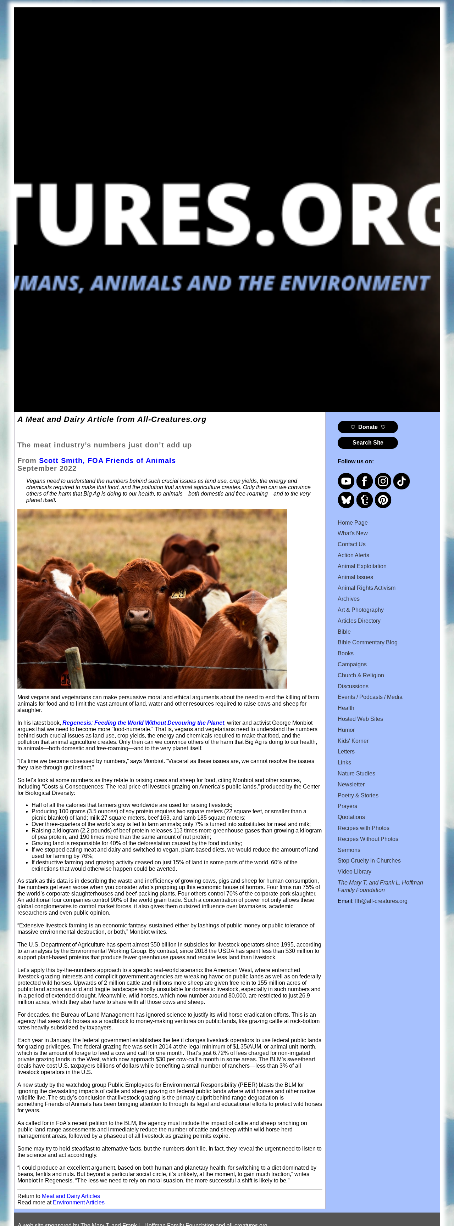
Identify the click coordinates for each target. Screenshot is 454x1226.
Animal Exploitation (362, 566)
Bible (344, 632)
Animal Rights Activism (366, 588)
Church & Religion (361, 675)
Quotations (351, 817)
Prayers (347, 806)
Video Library (354, 872)
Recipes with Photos (363, 828)
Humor (346, 730)
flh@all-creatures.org (381, 901)
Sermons (349, 850)
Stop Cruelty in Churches (369, 861)
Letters (346, 751)
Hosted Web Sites (360, 719)
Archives (349, 599)
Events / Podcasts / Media (370, 697)
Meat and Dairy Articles (71, 1196)
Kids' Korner (353, 741)
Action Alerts (353, 555)
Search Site (368, 443)
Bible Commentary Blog (368, 642)
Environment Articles (79, 1202)
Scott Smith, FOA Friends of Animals (107, 460)
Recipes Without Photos (368, 839)
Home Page (353, 523)
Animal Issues (355, 577)
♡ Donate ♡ (368, 427)
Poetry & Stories (358, 795)
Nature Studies (356, 773)
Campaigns (352, 664)
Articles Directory (359, 621)
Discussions (353, 686)
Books (346, 653)
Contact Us (352, 544)
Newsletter (351, 784)
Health (346, 708)
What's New (353, 533)
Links (344, 762)
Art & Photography (361, 610)
